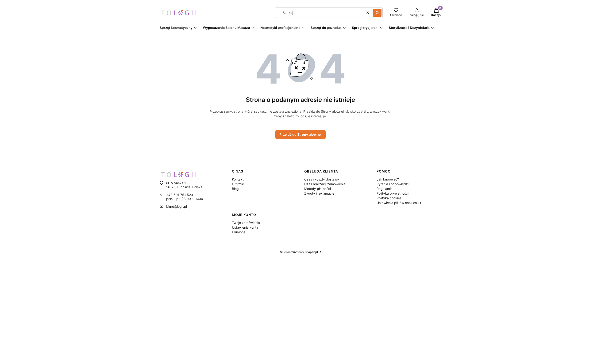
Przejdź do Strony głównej (300, 134)
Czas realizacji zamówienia (324, 184)
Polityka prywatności (392, 193)
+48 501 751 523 (179, 195)
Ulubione (238, 232)
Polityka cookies (389, 198)
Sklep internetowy (299, 252)
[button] (377, 13)
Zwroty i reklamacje (319, 193)
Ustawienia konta (245, 227)
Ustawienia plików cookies (397, 203)
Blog (235, 189)
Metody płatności (317, 189)
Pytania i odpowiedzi (392, 184)
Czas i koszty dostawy (321, 179)
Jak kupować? (388, 179)
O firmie (238, 184)
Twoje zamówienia (246, 223)
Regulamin (385, 189)
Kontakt (238, 179)
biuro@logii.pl (176, 206)
